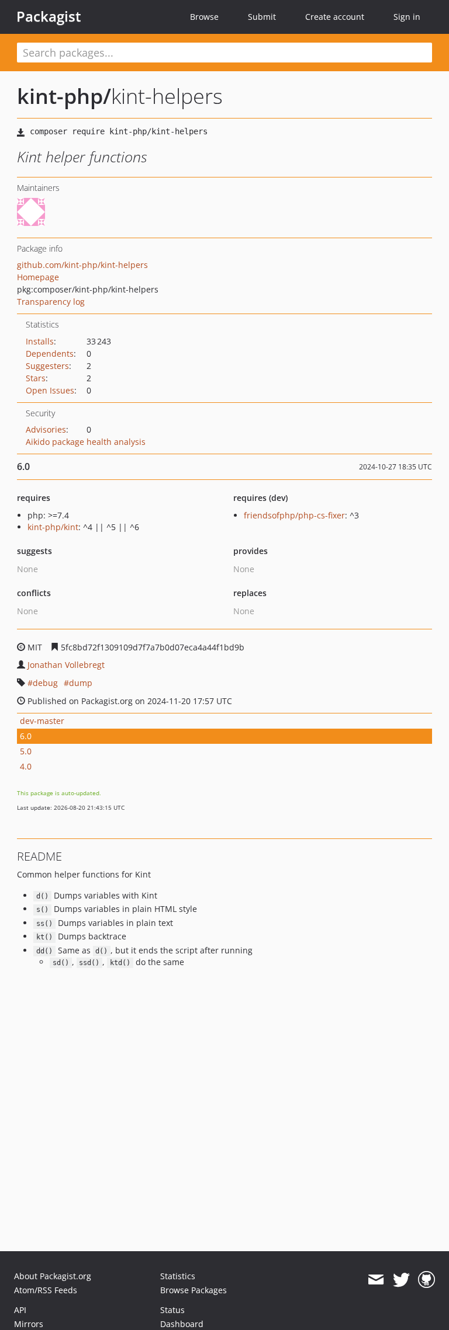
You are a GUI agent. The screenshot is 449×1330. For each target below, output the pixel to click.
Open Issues (50, 390)
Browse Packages (193, 1290)
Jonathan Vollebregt (66, 664)
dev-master (42, 720)
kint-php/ (64, 96)
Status (172, 1309)
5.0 (26, 751)
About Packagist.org (52, 1276)
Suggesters (47, 365)
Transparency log (51, 301)
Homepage (38, 277)
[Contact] (375, 1279)
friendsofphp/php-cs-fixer (294, 515)
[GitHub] (426, 1279)
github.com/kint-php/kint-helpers (82, 264)
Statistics (177, 1276)
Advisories (46, 429)
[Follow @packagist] (401, 1279)
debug (45, 682)
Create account (334, 16)
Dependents (50, 353)
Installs (40, 341)
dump (80, 682)
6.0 (26, 735)
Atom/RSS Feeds (45, 1290)
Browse (204, 16)
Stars (36, 378)
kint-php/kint (52, 526)
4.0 (26, 766)
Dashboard (181, 1323)
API (20, 1309)
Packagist (48, 16)
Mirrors (28, 1323)
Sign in (406, 16)
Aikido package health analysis (86, 441)
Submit (262, 16)
